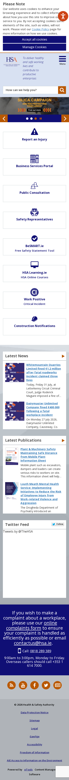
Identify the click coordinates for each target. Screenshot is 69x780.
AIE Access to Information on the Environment (34, 760)
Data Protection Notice (34, 712)
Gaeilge (34, 736)
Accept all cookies (34, 39)
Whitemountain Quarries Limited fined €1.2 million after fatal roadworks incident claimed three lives (43, 372)
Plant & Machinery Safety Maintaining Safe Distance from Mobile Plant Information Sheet (39, 454)
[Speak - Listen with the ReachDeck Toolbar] (63, 16)
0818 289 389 (40, 651)
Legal (34, 728)
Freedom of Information (34, 752)
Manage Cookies (34, 47)
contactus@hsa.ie (33, 643)
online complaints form (31, 625)
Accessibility (34, 744)
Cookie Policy (40, 29)
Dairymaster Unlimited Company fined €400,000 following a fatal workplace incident (42, 409)
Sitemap (35, 720)
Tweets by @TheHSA (18, 531)
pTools (28, 769)
